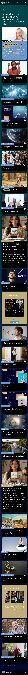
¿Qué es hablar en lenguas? (12, 343)
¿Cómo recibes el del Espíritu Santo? (13, 79)
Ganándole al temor (10, 364)
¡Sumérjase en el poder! (11, 123)
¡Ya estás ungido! (8, 168)
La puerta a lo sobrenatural (12, 102)
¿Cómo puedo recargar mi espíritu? (12, 555)
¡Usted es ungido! (9, 286)
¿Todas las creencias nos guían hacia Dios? (13, 433)
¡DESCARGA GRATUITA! (12, 244)
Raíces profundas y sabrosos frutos (12, 637)
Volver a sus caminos (10, 660)
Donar (17, 2)
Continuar (7, 57)
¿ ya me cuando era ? (13, 45)
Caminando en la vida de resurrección (12, 532)
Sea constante (8, 386)
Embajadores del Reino (11, 211)
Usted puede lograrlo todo (12, 409)
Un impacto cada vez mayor (13, 146)
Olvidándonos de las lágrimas (13, 456)
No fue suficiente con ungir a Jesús (13, 579)
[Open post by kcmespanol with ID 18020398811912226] (19, 597)
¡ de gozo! (10, 189)
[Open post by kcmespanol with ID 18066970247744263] (9, 597)
